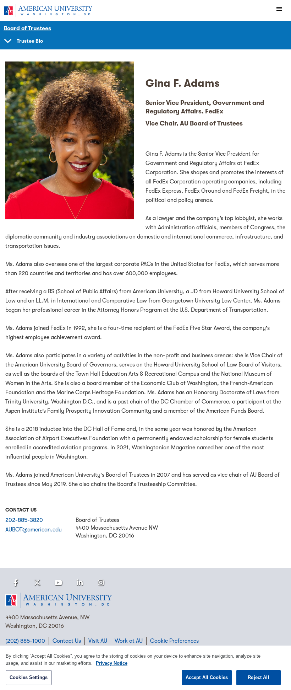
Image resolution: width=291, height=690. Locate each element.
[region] (145, 668)
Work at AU (129, 641)
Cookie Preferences (174, 641)
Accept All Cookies (207, 677)
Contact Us (67, 641)
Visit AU (97, 641)
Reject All (258, 677)
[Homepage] (145, 600)
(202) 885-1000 (25, 641)
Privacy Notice (111, 663)
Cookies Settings (29, 677)
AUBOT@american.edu (33, 529)
